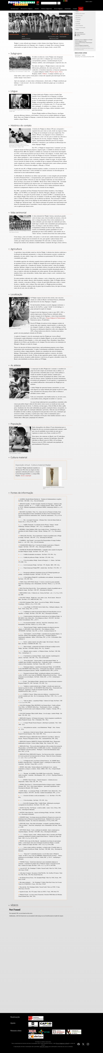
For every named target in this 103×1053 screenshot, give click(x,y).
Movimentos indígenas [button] (26, 8)
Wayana (52, 72)
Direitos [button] (37, 8)
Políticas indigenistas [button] (46, 8)
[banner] (21, 3)
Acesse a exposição (26, 475)
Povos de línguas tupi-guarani (82, 45)
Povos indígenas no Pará (80, 41)
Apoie (80, 8)
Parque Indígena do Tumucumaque (55, 318)
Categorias (77, 39)
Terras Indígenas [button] (58, 8)
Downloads (68, 8)
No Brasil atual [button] (14, 8)
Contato (75, 8)
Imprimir (78, 35)
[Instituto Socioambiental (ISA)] (38, 2)
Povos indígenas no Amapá (86, 39)
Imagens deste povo (80, 34)
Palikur (45, 74)
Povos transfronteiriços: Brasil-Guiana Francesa (83, 43)
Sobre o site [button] (88, 1)
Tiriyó (60, 72)
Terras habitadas (80, 32)
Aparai (56, 72)
